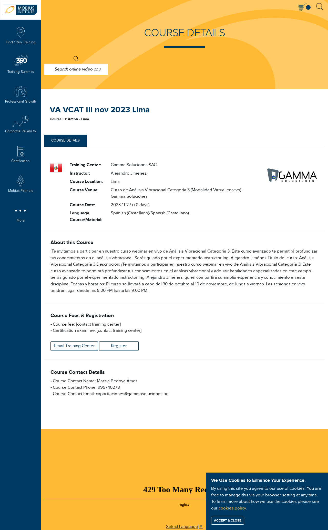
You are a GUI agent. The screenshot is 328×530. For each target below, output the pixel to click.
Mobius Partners (20, 191)
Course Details (65, 140)
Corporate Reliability (20, 131)
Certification (20, 161)
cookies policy (232, 508)
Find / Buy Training (20, 42)
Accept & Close (227, 520)
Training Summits (20, 72)
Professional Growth (20, 101)
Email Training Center (74, 345)
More (21, 220)
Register (119, 345)
